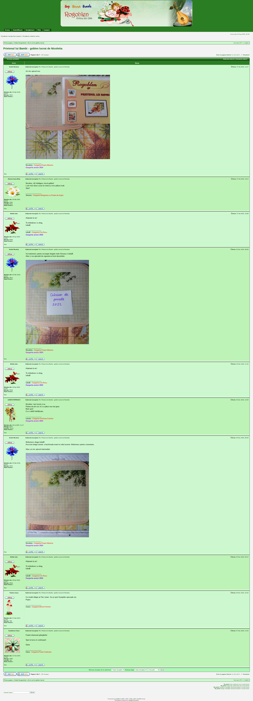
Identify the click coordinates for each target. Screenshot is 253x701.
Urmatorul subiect (241, 59)
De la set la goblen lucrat (36, 43)
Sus (5, 174)
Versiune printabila (13, 59)
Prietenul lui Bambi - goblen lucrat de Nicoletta (32, 48)
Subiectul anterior (229, 59)
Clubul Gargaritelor (20, 43)
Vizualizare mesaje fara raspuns (11, 36)
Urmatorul (246, 55)
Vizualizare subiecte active (31, 36)
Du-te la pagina (221, 55)
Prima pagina (8, 43)
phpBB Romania (134, 700)
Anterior (229, 55)
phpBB (117, 699)
